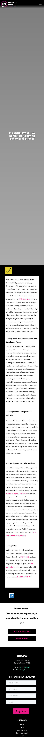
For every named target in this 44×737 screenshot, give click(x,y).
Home (22, 724)
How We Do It (22, 730)
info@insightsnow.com (24, 670)
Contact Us (22, 638)
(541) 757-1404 (24, 667)
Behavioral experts (22, 733)
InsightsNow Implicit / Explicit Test (16, 494)
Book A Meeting (22, 631)
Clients (22, 727)
